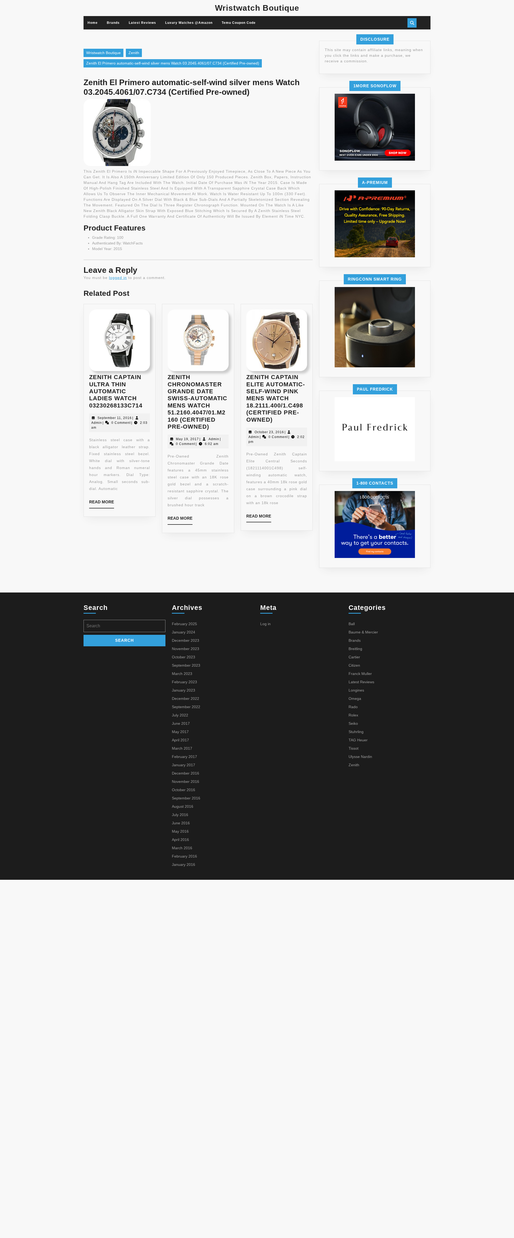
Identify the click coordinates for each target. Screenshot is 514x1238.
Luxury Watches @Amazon (189, 23)
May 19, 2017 (187, 439)
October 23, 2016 (269, 432)
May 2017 (180, 732)
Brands (113, 23)
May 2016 (180, 831)
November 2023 (185, 649)
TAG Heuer (358, 740)
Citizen (354, 665)
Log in (265, 624)
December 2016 (185, 773)
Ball (352, 624)
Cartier (354, 657)
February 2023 (184, 682)
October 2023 (183, 657)
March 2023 (182, 673)
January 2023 (183, 690)
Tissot (353, 748)
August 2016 (182, 806)
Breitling (355, 649)
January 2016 (183, 864)
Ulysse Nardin (360, 756)
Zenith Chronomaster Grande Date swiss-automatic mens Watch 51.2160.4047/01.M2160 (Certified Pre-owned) (197, 402)
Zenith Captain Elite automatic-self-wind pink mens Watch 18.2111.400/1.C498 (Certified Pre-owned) (275, 398)
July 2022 (180, 715)
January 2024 (183, 632)
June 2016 (181, 823)
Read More (101, 503)
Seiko (353, 723)
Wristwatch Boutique (257, 7)
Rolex (353, 715)
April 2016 (180, 839)
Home (93, 23)
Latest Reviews (142, 23)
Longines (356, 690)
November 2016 (185, 781)
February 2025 (184, 624)
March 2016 (182, 848)
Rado (353, 707)
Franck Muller (360, 673)
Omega (355, 698)
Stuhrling (356, 732)
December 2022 (185, 698)
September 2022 (186, 707)
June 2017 (181, 723)
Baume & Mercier (363, 632)
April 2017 (180, 740)
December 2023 (185, 640)
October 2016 (183, 790)
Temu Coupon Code (239, 23)
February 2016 (184, 856)
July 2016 (180, 815)
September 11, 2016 (114, 418)
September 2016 (186, 798)
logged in (118, 277)
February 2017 (184, 756)
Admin (96, 423)
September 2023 (186, 665)
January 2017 (183, 765)
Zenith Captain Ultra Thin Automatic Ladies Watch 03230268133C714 (115, 391)
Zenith (133, 53)
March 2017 (182, 748)
